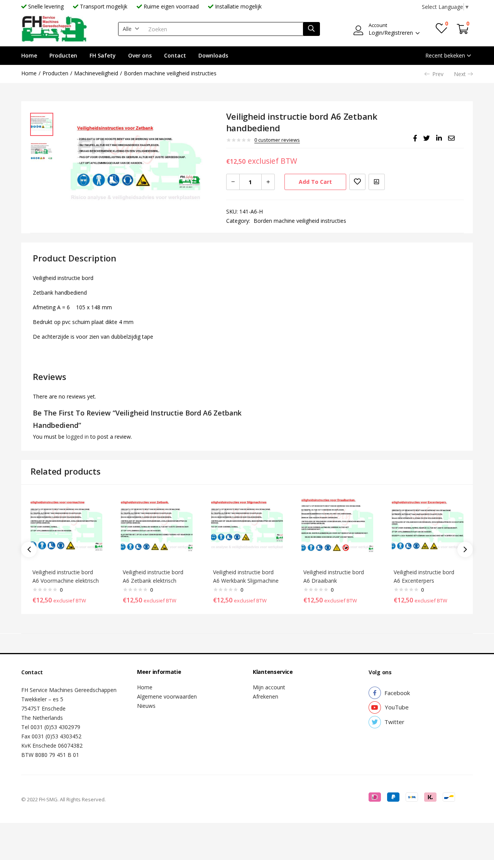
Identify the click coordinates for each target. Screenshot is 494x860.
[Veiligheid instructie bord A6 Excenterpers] (428, 527)
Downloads (213, 55)
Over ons (140, 55)
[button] (131, 29)
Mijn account (269, 687)
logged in (77, 436)
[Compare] (377, 182)
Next (460, 74)
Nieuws (146, 705)
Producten (63, 55)
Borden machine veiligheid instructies (170, 73)
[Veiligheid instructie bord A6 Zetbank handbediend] (415, 138)
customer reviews (277, 139)
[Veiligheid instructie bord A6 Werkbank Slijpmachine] (247, 527)
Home (29, 55)
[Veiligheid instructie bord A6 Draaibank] (337, 527)
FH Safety (103, 55)
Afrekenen (265, 696)
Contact (175, 55)
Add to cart (315, 181)
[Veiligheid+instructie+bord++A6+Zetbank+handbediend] (426, 138)
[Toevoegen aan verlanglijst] (357, 182)
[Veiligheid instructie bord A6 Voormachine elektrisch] (66, 527)
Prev (437, 74)
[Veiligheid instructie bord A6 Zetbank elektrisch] (157, 527)
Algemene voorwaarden (167, 696)
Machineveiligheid (96, 73)
